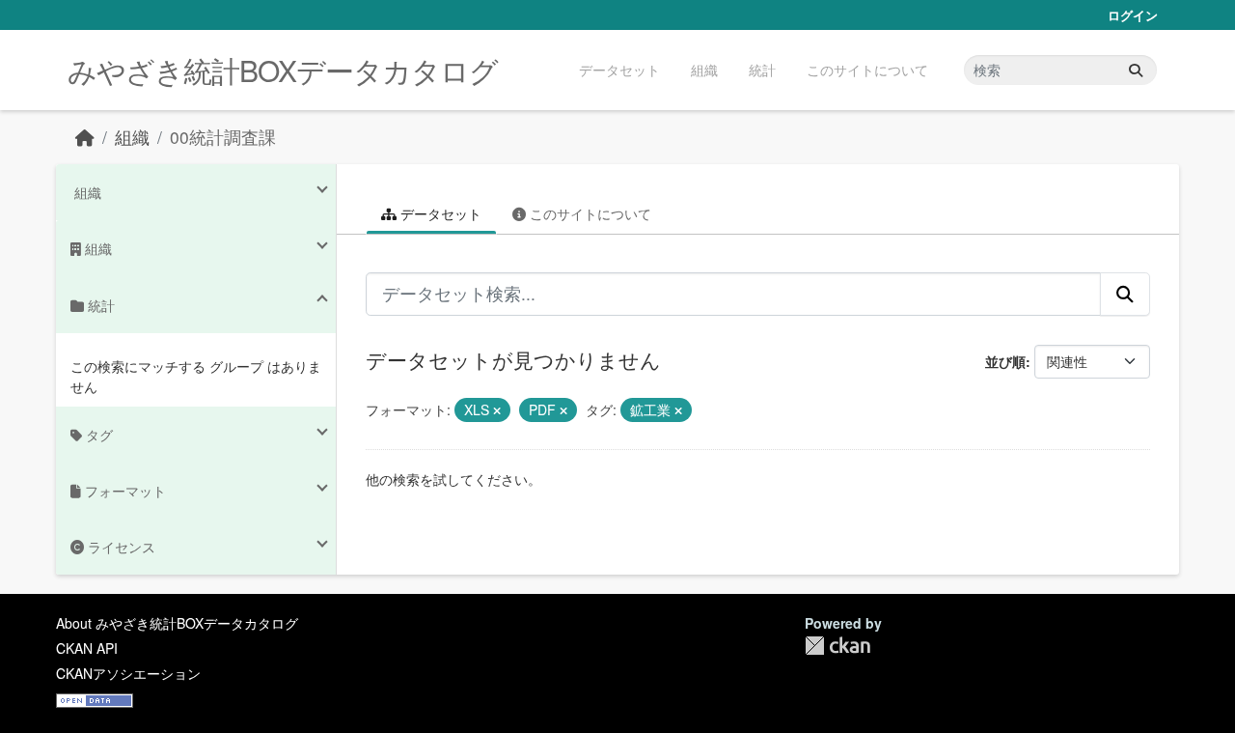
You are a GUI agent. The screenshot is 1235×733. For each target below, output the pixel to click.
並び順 (1005, 361)
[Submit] (1135, 70)
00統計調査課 (223, 137)
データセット (619, 69)
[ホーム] (85, 137)
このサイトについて (867, 69)
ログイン (1133, 15)
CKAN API (87, 648)
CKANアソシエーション (128, 673)
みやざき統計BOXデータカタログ (283, 70)
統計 (762, 69)
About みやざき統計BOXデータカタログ (177, 623)
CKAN (837, 645)
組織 (704, 69)
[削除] (497, 410)
